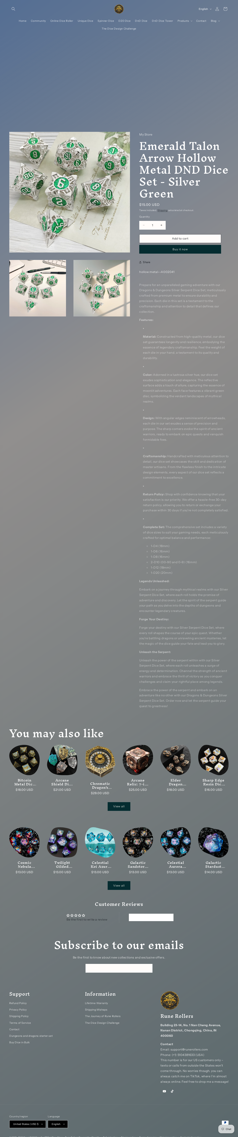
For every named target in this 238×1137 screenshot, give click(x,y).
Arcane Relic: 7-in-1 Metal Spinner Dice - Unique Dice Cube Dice (138, 782)
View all (119, 806)
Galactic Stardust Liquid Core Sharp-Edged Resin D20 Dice (213, 865)
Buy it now (180, 249)
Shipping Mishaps (96, 1009)
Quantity (144, 216)
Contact (14, 1029)
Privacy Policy (18, 1009)
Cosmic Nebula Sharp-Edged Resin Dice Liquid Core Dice (24, 865)
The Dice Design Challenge (102, 1023)
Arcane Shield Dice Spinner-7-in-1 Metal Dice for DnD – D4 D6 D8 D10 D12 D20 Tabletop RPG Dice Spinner (62, 782)
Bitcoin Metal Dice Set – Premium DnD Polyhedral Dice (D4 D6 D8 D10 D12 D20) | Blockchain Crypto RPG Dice (24, 782)
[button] (13, 9)
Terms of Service (20, 1023)
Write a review (151, 917)
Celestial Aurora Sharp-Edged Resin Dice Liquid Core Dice (175, 865)
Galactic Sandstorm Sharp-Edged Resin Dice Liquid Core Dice (138, 865)
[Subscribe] (148, 968)
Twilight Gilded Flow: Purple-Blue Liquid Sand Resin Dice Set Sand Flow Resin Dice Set (62, 865)
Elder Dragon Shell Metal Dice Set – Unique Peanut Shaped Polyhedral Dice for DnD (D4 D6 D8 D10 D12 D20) (175, 782)
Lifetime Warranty (96, 1003)
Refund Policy (18, 1003)
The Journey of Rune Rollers (103, 1016)
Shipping (162, 210)
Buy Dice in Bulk (19, 1042)
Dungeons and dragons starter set (31, 1036)
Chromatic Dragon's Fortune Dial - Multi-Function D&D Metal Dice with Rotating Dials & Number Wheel (100, 785)
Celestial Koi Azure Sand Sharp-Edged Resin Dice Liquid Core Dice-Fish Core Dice (100, 865)
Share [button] (146, 262)
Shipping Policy (19, 1016)
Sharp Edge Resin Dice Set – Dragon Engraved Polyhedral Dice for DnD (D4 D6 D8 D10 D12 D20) (213, 782)
